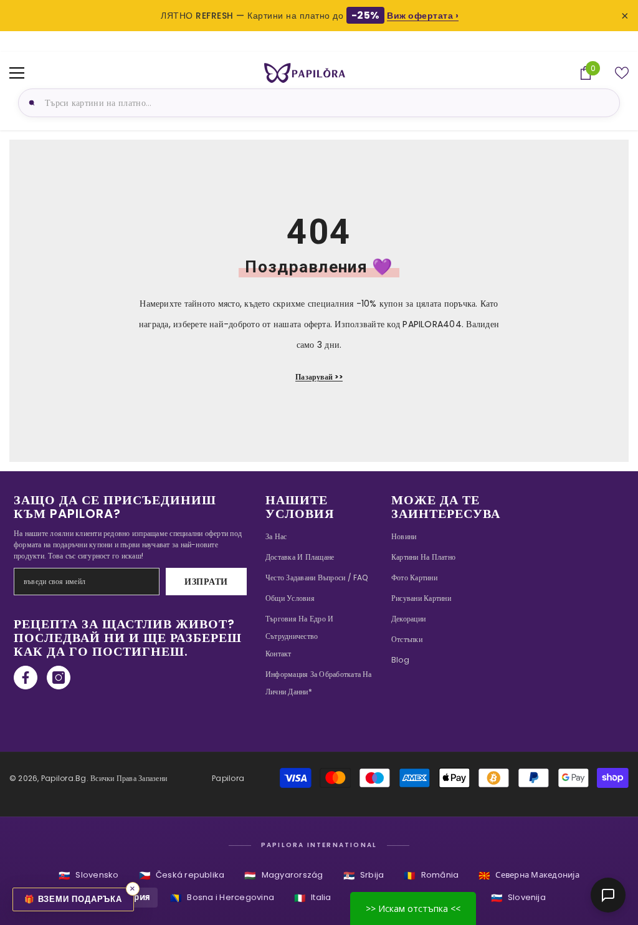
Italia (312, 897)
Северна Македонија (528, 875)
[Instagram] (58, 677)
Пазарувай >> (319, 376)
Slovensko (88, 875)
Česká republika (182, 875)
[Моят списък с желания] (622, 73)
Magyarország (283, 875)
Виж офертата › (423, 15)
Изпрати (206, 581)
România (431, 875)
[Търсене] (30, 103)
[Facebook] (25, 677)
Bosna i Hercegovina (222, 897)
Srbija (363, 875)
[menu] (16, 72)
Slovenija (518, 897)
